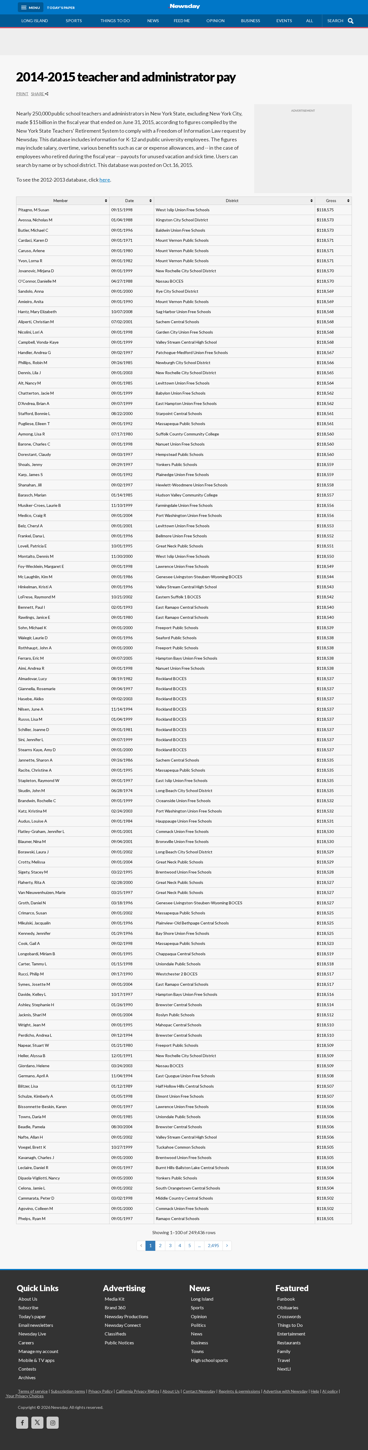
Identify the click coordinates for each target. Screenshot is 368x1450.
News (153, 20)
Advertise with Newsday (285, 1391)
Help (315, 1391)
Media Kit (114, 1298)
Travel (283, 1360)
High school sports (209, 1360)
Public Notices (119, 1342)
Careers (26, 1342)
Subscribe (28, 1307)
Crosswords (289, 1316)
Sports (74, 20)
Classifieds (115, 1333)
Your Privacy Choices (31, 1395)
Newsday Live (32, 1333)
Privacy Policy (100, 1391)
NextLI (284, 1368)
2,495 (213, 1245)
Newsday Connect (123, 1325)
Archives (27, 1377)
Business (250, 20)
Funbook (286, 1298)
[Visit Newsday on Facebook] (22, 1423)
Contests (27, 1368)
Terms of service (33, 1391)
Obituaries (287, 1307)
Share (38, 93)
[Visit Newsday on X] (37, 1423)
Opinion (215, 20)
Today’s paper (32, 1316)
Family (283, 1351)
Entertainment (291, 1333)
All (309, 20)
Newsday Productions (126, 1316)
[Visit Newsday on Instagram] (53, 1423)
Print (22, 93)
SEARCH (335, 20)
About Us (27, 1298)
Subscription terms (68, 1391)
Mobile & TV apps (36, 1360)
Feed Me (182, 20)
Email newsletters (35, 1325)
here (104, 179)
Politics (198, 1325)
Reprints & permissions (239, 1391)
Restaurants (289, 1342)
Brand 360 (115, 1307)
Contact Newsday (199, 1391)
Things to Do (290, 1325)
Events (284, 20)
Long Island (35, 20)
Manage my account (38, 1351)
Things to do (115, 20)
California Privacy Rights (137, 1391)
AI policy (330, 1391)
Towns (197, 1351)
